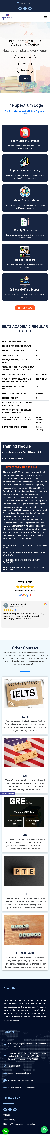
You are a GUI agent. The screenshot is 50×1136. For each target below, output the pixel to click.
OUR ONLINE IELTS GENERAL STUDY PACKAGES (21, 561)
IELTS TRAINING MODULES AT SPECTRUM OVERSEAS (24, 553)
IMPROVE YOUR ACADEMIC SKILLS (21, 467)
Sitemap (6, 1115)
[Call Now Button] (5, 1131)
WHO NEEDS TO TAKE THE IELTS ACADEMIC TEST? (25, 546)
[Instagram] (25, 8)
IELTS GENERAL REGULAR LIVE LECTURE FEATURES (24, 568)
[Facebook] (20, 8)
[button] (45, 17)
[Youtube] (30, 8)
